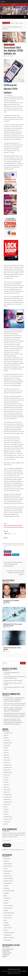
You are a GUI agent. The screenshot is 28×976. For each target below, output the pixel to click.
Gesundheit (6, 888)
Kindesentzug (7, 898)
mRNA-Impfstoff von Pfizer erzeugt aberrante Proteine (12, 625)
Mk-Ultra (6, 903)
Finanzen (6, 885)
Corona (6, 44)
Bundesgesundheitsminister (11, 543)
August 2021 (7, 804)
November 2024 (8, 733)
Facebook (7, 551)
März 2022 (6, 787)
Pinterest (8, 554)
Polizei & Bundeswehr (9, 913)
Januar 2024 (7, 740)
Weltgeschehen (7, 940)
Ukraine (5, 930)
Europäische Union (8, 881)
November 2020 (8, 816)
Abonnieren (7, 845)
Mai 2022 (6, 782)
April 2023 (6, 755)
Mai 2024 (6, 738)
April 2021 (6, 814)
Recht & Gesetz (7, 917)
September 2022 (8, 772)
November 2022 (8, 767)
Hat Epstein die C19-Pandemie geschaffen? (11, 601)
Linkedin (16, 554)
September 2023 (8, 742)
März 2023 (6, 757)
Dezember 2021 (8, 794)
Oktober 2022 (7, 770)
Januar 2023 (7, 762)
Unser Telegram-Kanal (7, 949)
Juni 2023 (6, 750)
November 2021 (8, 797)
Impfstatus (20, 544)
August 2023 (7, 745)
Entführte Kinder (8, 876)
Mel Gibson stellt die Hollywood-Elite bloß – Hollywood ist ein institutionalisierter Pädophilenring (13, 722)
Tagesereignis (5, 954)
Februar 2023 (7, 760)
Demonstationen (8, 871)
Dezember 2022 (8, 765)
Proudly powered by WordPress (10, 971)
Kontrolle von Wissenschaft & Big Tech (14, 716)
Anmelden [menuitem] (3, 1)
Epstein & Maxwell (8, 878)
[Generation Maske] (10, 216)
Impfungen (11, 44)
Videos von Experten (9, 937)
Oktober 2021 (7, 799)
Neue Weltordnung (8, 905)
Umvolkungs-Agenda (9, 932)
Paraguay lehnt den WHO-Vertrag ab (13, 680)
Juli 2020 (6, 824)
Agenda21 (6, 861)
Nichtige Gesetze (8, 908)
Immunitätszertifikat (8, 544)
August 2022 (7, 774)
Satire (5, 920)
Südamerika (6, 925)
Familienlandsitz (7, 883)
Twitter (16, 551)
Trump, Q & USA (8, 927)
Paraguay (6, 910)
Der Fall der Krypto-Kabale (18, 705)
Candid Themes (16, 973)
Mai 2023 (6, 752)
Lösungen (6, 900)
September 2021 (8, 802)
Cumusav (4, 956)
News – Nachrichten (14, 9)
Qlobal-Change (6, 951)
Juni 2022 (6, 779)
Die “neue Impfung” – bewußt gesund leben (14, 697)
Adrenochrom (7, 858)
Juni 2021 (6, 809)
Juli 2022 (6, 777)
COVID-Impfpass (20, 543)
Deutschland (7, 873)
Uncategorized (7, 935)
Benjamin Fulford (8, 866)
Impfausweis (14, 544)
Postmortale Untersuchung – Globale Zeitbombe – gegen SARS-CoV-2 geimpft (15, 572)
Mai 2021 (6, 811)
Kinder (5, 895)
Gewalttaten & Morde (9, 890)
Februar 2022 (7, 789)
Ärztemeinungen (8, 863)
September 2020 (8, 819)
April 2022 (6, 784)
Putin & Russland (8, 915)
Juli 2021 (6, 806)
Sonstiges (6, 922)
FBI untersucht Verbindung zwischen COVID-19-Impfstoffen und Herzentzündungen (13, 564)
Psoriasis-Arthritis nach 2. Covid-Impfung (12, 648)
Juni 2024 (6, 735)
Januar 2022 (7, 792)
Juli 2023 (6, 747)
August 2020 (7, 821)
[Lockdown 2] (11, 261)
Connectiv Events (6, 952)
